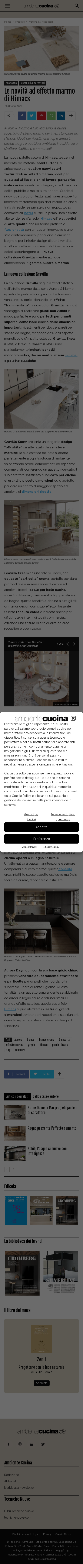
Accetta (41, 827)
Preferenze (41, 839)
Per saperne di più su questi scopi (63, 817)
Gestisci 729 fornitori (31, 817)
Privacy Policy (51, 846)
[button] (73, 718)
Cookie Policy (29, 846)
